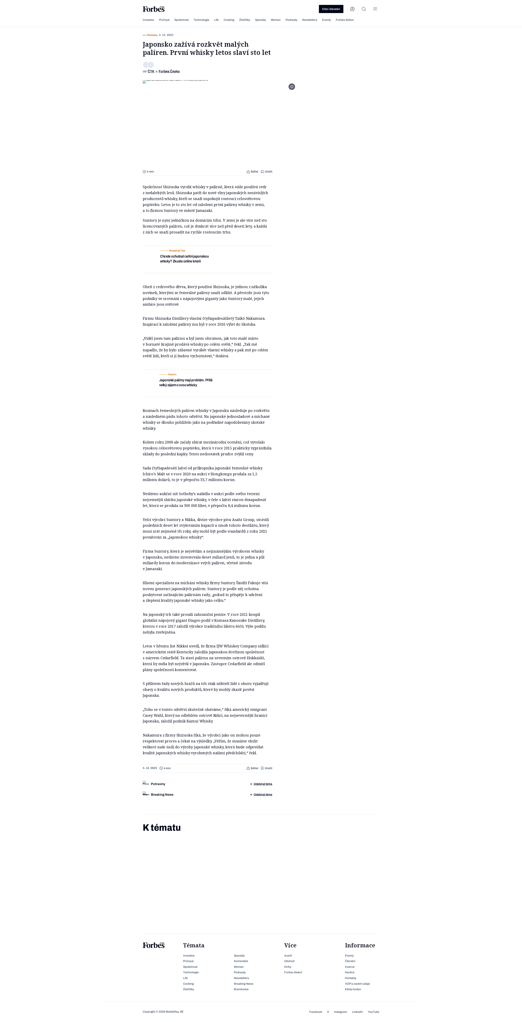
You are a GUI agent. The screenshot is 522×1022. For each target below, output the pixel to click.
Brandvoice (241, 989)
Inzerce (350, 966)
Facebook (315, 1011)
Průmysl (164, 19)
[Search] (364, 9)
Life (216, 19)
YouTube (373, 1011)
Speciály (260, 19)
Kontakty (350, 978)
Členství (350, 961)
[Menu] (375, 9)
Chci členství (331, 9)
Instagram (340, 1011)
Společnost (181, 19)
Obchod (289, 961)
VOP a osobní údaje (357, 983)
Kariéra (349, 972)
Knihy (287, 966)
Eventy (326, 19)
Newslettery (309, 19)
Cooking (229, 19)
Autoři (288, 955)
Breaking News (243, 983)
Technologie (201, 19)
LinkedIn (357, 1011)
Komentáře (241, 961)
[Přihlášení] (352, 9)
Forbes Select (345, 19)
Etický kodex (353, 989)
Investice (148, 19)
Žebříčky (244, 19)
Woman (276, 19)
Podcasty (291, 19)
